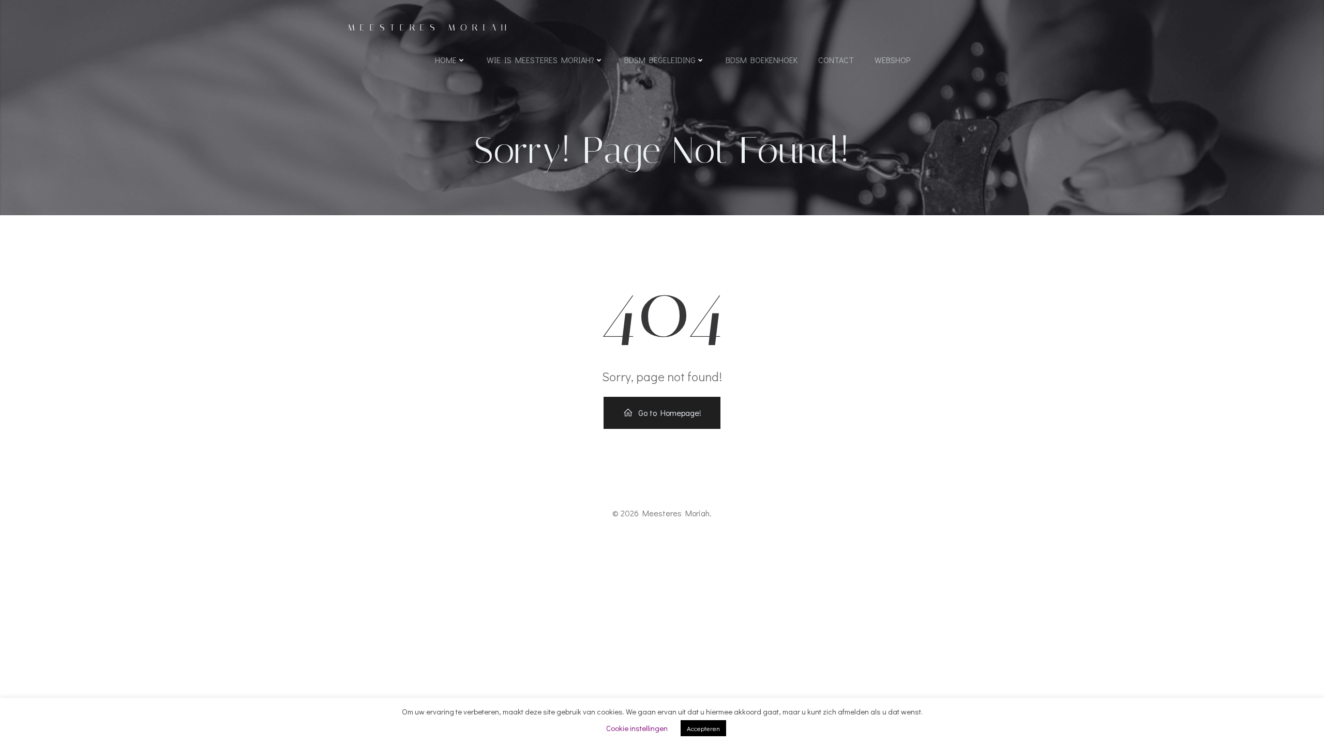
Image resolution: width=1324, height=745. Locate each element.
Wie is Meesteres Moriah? (540, 59)
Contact (836, 59)
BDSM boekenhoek (762, 59)
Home (446, 59)
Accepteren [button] (703, 728)
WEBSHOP (892, 59)
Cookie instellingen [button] (637, 728)
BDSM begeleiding (660, 59)
